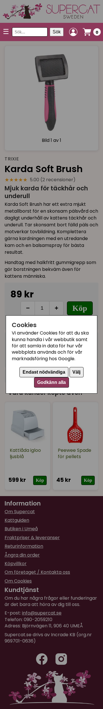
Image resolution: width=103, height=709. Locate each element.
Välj (76, 372)
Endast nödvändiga (44, 372)
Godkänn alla (51, 382)
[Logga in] (73, 32)
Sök (57, 31)
